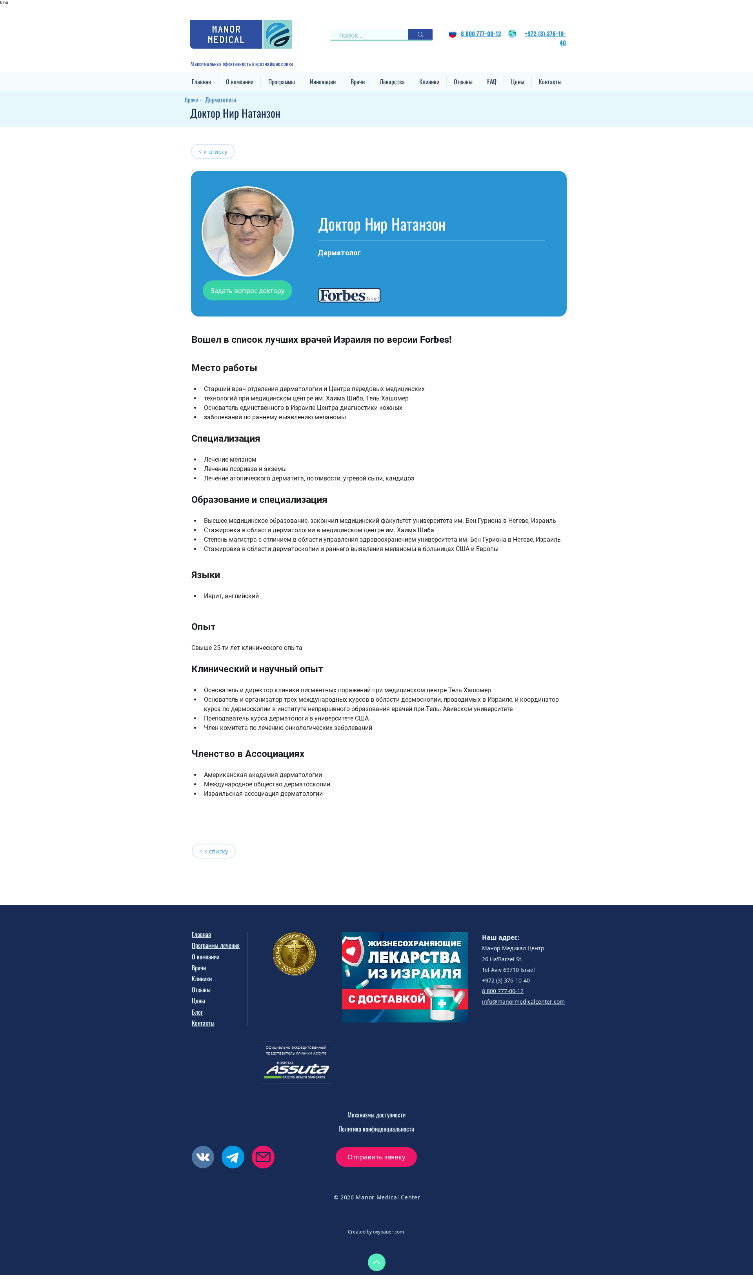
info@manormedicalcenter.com (523, 1001)
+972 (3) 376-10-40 (506, 980)
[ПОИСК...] (420, 34)
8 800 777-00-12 (503, 991)
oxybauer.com (388, 1231)
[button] (239, 81)
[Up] (377, 1262)
